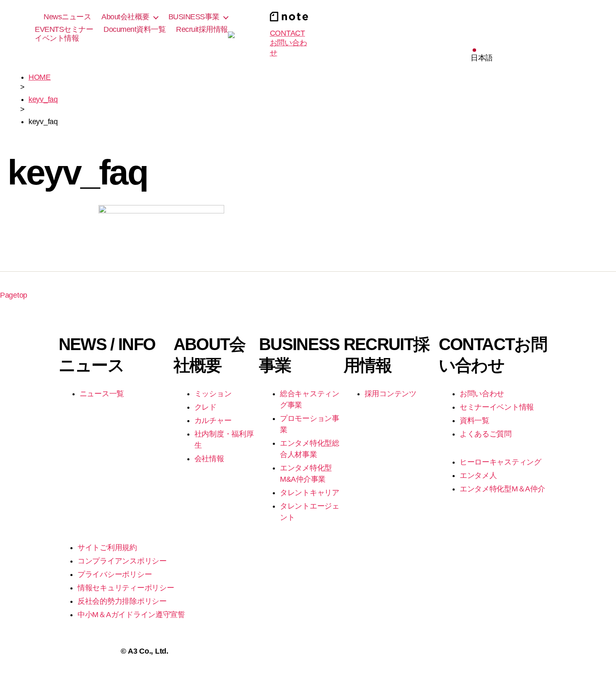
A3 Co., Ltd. (148, 651)
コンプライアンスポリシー (122, 561)
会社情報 (209, 458)
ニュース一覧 (102, 393)
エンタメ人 (478, 475)
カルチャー (213, 420)
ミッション (213, 393)
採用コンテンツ (391, 393)
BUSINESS (194, 17)
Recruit (202, 29)
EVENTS (64, 34)
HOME (39, 77)
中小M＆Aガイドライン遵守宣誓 (131, 614)
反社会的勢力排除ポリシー (122, 601)
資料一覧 (474, 420)
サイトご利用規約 (107, 547)
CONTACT (288, 43)
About (125, 17)
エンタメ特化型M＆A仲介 (502, 489)
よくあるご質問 (486, 434)
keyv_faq (43, 99)
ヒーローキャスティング (500, 462)
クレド (205, 407)
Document (135, 29)
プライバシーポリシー (115, 574)
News (67, 17)
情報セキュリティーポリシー (126, 588)
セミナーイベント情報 (497, 407)
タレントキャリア (309, 492)
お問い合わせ (482, 393)
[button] (482, 55)
